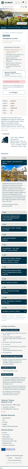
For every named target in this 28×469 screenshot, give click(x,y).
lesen (4, 130)
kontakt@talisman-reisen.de (11, 409)
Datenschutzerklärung (14, 460)
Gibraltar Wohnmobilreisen (10, 426)
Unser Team (5, 435)
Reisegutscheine (7, 443)
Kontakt (10, 458)
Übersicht (3, 27)
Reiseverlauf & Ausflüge (14, 27)
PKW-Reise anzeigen (7, 6)
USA (3, 420)
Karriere (4, 432)
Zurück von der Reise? (8, 445)
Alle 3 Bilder (22, 23)
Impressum (18, 458)
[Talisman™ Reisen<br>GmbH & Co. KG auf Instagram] (4, 412)
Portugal (4, 422)
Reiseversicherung (7, 439)
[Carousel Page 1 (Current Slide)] (13, 179)
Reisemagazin (6, 437)
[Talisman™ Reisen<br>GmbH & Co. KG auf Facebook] (2, 412)
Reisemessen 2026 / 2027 (9, 441)
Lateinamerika (6, 418)
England (4, 424)
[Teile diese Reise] (24, 7)
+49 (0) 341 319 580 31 (9, 407)
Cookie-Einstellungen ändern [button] (14, 463)
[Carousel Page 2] (14, 179)
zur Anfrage (13, 92)
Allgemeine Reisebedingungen (14, 455)
